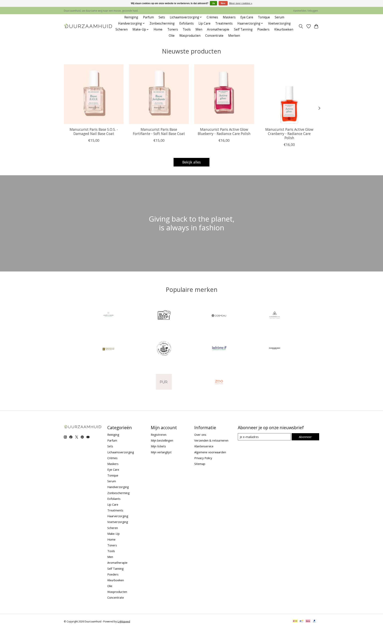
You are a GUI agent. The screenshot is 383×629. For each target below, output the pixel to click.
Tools (187, 29)
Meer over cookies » (240, 3)
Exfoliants (186, 23)
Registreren (158, 435)
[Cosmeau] (219, 316)
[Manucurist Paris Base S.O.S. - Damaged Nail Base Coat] (93, 94)
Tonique (264, 17)
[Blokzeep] (164, 316)
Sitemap (199, 464)
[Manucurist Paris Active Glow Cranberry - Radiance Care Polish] (289, 94)
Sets (162, 17)
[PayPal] (314, 621)
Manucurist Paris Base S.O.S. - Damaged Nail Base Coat (94, 131)
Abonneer (305, 437)
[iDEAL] (295, 621)
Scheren (121, 29)
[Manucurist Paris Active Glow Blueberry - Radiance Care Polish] (224, 94)
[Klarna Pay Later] (308, 621)
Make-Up (113, 534)
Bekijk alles (191, 162)
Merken (234, 36)
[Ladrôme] (219, 349)
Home (158, 29)
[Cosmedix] (274, 316)
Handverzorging (118, 487)
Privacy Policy (203, 458)
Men (198, 29)
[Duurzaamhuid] (88, 26)
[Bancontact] (301, 621)
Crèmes (212, 17)
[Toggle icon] (301, 26)
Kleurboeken (283, 29)
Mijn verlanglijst (161, 452)
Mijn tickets (158, 446)
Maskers (229, 17)
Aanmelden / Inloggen (305, 10)
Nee (223, 3)
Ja (213, 3)
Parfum (148, 17)
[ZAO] (219, 382)
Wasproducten (189, 36)
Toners (172, 29)
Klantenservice (203, 446)
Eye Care (246, 17)
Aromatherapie (218, 29)
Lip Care (204, 23)
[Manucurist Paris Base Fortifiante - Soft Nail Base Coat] (159, 94)
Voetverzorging (279, 23)
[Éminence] (108, 349)
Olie (172, 36)
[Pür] (164, 382)
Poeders (263, 29)
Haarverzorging (117, 516)
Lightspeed (123, 621)
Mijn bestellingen (162, 440)
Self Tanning (243, 29)
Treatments (224, 23)
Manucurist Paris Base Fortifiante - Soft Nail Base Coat (159, 131)
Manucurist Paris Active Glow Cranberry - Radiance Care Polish (289, 133)
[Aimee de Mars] (108, 316)
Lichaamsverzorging (120, 452)
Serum (279, 17)
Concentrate (214, 36)
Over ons (200, 435)
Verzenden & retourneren (211, 440)
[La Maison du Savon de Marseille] (164, 349)
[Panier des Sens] (274, 349)
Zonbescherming (162, 23)
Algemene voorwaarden (210, 452)
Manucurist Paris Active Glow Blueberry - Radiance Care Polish (224, 131)
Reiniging (131, 17)
